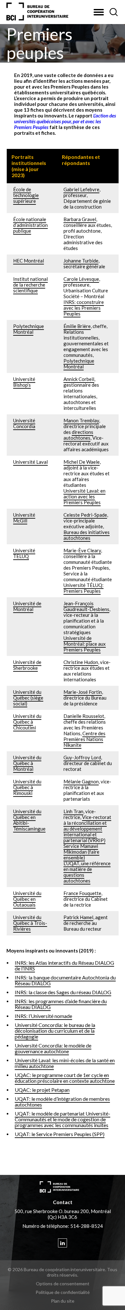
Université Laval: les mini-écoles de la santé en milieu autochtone (65, 1063)
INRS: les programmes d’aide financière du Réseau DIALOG (61, 1004)
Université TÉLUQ (24, 553)
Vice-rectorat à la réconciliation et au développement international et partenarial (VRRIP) (87, 828)
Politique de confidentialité (63, 1292)
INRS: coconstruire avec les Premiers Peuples (83, 307)
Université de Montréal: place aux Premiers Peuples (84, 643)
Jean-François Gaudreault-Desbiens (86, 606)
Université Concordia (24, 423)
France (71, 893)
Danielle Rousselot (83, 716)
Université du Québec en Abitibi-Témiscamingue (29, 820)
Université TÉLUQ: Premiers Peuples (83, 588)
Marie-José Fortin (82, 692)
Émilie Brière (77, 326)
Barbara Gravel (79, 219)
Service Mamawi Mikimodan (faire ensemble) (81, 851)
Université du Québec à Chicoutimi (27, 721)
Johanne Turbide (80, 260)
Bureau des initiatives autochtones (86, 535)
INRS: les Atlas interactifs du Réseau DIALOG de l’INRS (64, 965)
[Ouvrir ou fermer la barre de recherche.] (113, 12)
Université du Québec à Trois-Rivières (30, 923)
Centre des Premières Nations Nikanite (84, 739)
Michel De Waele (81, 462)
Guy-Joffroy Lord (82, 757)
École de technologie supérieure (26, 195)
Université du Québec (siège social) (28, 697)
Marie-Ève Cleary (82, 550)
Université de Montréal (27, 606)
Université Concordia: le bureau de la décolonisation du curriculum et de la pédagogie (55, 1030)
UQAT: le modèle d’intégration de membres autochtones (62, 1101)
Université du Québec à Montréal (27, 763)
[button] (99, 12)
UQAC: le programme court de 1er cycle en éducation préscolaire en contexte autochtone (65, 1078)
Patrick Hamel (78, 917)
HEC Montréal (28, 260)
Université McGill (24, 517)
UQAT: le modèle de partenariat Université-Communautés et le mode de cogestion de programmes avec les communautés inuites (62, 1119)
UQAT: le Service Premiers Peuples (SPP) (59, 1134)
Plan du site (62, 1301)
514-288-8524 (86, 1226)
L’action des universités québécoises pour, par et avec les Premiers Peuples (65, 121)
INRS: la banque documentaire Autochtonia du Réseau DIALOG (65, 980)
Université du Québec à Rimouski (27, 787)
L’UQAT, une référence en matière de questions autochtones (87, 871)
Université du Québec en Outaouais (27, 899)
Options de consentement (62, 1283)
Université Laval (30, 462)
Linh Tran (73, 811)
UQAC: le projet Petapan (42, 1090)
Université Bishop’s (24, 382)
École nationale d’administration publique (30, 225)
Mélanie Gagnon (81, 781)
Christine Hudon (80, 662)
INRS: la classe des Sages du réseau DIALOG (63, 992)
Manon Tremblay (81, 420)
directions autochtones (78, 435)
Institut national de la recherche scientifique (30, 284)
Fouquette (90, 893)
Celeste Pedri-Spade (85, 515)
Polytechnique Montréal (28, 329)
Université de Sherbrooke (27, 665)
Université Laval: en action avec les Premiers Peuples (84, 496)
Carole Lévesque (81, 279)
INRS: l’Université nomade (43, 1016)
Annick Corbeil (78, 379)
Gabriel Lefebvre (81, 189)
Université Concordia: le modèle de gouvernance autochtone (53, 1048)
